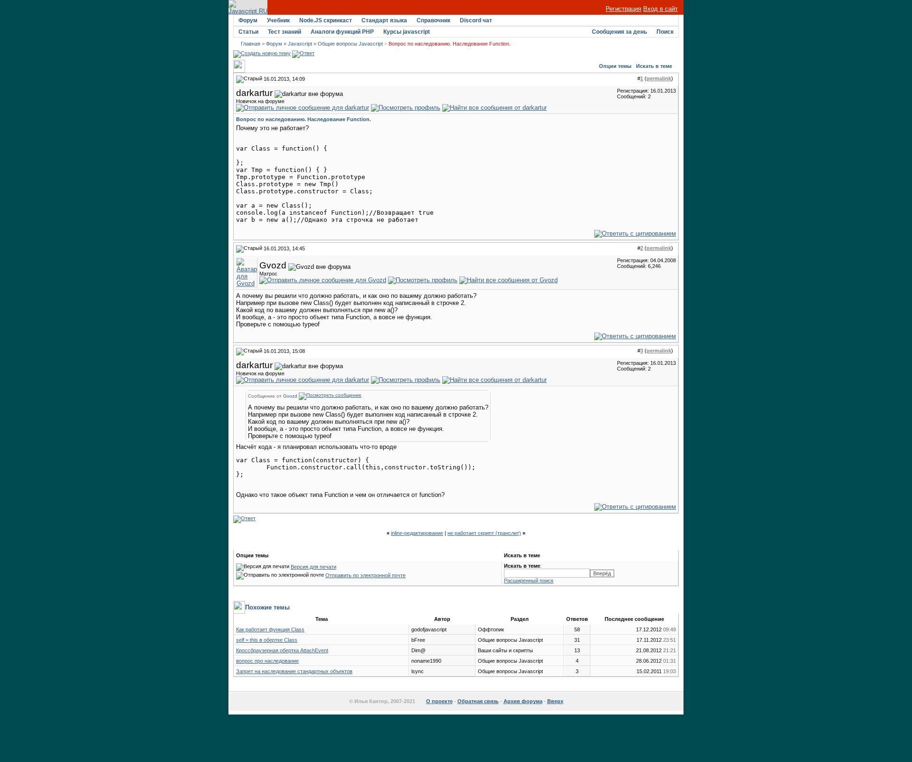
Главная (250, 44)
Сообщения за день (619, 32)
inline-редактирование (417, 533)
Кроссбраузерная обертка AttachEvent (282, 650)
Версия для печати (313, 567)
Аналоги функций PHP (342, 32)
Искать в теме (654, 66)
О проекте (439, 701)
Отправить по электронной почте (365, 575)
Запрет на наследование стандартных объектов (294, 671)
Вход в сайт (660, 8)
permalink (658, 78)
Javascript (300, 44)
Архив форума (523, 701)
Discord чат (476, 20)
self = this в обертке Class (266, 640)
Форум (247, 20)
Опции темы (615, 66)
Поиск (665, 32)
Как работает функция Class (270, 629)
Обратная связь (478, 701)
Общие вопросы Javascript (350, 44)
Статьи (248, 32)
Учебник (278, 20)
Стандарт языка (384, 20)
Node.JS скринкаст (325, 20)
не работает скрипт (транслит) (484, 533)
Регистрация (623, 8)
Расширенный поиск (528, 580)
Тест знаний (284, 32)
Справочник (433, 20)
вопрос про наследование (267, 661)
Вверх (555, 701)
